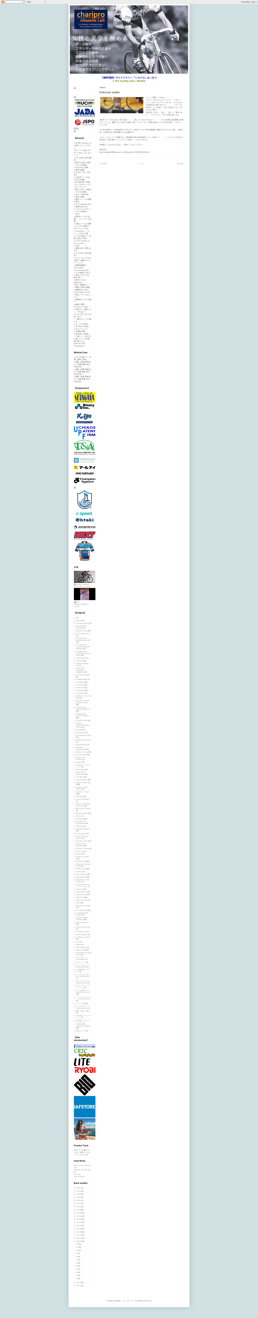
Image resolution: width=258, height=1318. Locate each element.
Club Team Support (83, 675)
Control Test (80, 688)
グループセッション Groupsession (83, 966)
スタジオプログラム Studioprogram (83, 982)
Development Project (83, 735)
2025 (78, 1191)
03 (77, 1272)
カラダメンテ (81, 962)
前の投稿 (180, 164)
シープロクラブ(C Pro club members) (83, 975)
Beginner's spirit (82, 631)
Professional (80, 869)
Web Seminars (81, 947)
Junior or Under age (83, 783)
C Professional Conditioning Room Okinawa (83, 647)
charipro (79, 661)
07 (77, 1260)
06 (77, 1263)
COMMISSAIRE (81, 679)
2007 (78, 1286)
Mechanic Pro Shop (83, 809)
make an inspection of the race (83, 805)
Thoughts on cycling (83, 906)
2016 (78, 1219)
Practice (79, 854)
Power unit (80, 851)
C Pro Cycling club (82, 634)
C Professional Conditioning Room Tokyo (83, 653)
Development (81, 732)
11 (77, 1247)
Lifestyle (79, 796)
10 (77, 1250)
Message (79, 819)
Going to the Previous (80, 758)
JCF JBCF (79, 777)
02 (77, 1275)
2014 (78, 1226)
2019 (78, 1210)
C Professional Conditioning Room (83, 639)
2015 (78, 1222)
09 (77, 1253)
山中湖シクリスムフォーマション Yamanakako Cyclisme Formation (83, 1023)
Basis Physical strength (81, 627)
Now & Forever (79, 1177)
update (78, 945)
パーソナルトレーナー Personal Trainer (83, 998)
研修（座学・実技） (83, 1011)
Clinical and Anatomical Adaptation (80, 670)
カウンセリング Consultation (81, 958)
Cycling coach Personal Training (82, 715)
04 (77, 1269)
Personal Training (82, 848)
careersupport (81, 658)
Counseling (80, 693)
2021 (78, 1204)
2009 (78, 1241)
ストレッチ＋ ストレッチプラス (83, 986)
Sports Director (81, 892)
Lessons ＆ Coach (82, 792)
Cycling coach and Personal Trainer (82, 701)
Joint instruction (81, 780)
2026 (78, 1188)
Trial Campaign (81, 934)
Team (78, 903)
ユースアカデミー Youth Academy (82, 1007)
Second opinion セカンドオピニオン (83, 885)
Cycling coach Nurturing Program (82, 708)
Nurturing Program (82, 829)
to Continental (81, 910)
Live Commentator (82, 799)
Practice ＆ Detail (82, 857)
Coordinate (80, 690)
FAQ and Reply (81, 745)
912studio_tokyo (82, 623)
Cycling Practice (82, 720)
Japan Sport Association (80, 773)
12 (77, 1244)
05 (77, 1266)
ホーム (141, 164)
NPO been (80, 826)
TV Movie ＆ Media (83, 937)
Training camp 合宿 (83, 927)
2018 (78, 1213)
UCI (77, 942)
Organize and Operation (81, 845)
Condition (79, 682)
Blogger (149, 1301)
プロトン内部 (81, 1003)
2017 (78, 1216)
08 (77, 1257)
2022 (78, 1200)
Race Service (81, 877)
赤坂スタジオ (81, 1031)
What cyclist (80, 950)
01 (77, 1279)
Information (80, 770)
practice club (80, 861)
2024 (78, 1194)
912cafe (79, 621)
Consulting (80, 685)
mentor (78, 816)
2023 (78, 1197)
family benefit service (83, 740)
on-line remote (81, 834)
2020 (78, 1207)
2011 (78, 1235)
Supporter (79, 897)
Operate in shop (82, 841)
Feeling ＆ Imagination (80, 748)
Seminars (79, 889)
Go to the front (81, 755)
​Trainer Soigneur (82, 922)
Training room (81, 932)
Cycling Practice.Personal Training (82, 725)
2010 (78, 1238)
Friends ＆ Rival (82, 752)
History (78, 762)
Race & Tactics (81, 874)
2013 (78, 1229)
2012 (78, 1232)
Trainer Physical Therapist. (82, 919)
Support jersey (81, 895)
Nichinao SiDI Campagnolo (81, 822)
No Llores (77, 1174)
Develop (79, 730)
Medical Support (82, 813)
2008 (78, 1283)
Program (79, 872)
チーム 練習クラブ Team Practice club (83, 991)
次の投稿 (103, 164)
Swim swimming (82, 900)
